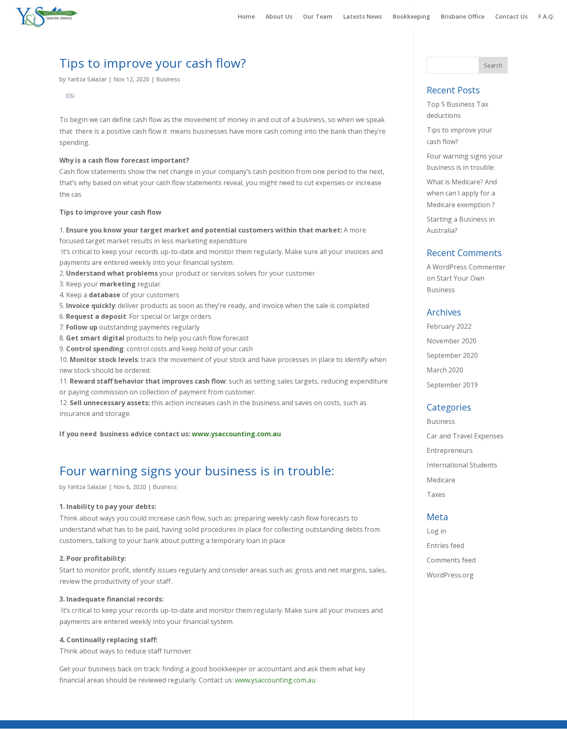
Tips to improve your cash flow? (152, 62)
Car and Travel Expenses (465, 435)
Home (246, 17)
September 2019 (452, 384)
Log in (436, 531)
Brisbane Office (462, 17)
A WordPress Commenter (466, 267)
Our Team (317, 17)
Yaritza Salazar (87, 79)
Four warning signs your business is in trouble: (196, 470)
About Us (279, 17)
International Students (462, 465)
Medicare (441, 479)
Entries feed (445, 545)
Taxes (436, 494)
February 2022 (449, 326)
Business (168, 79)
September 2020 (452, 355)
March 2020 (445, 369)
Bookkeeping (411, 17)
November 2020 (452, 340)
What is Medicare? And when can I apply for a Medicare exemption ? (462, 193)
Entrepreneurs (450, 450)
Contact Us (511, 17)
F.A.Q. (546, 17)
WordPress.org (450, 575)
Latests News (362, 17)
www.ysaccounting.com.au (236, 433)
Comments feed (451, 560)
